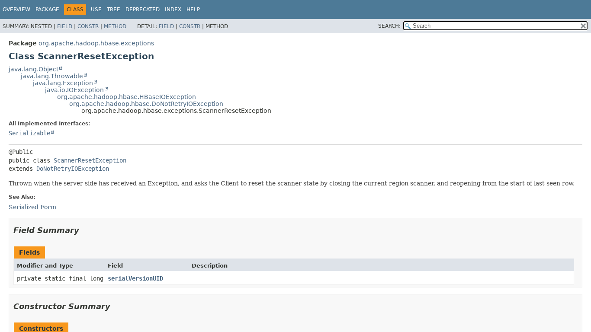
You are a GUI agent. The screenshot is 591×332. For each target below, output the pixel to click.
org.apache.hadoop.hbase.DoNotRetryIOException (146, 103)
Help (193, 9)
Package (47, 9)
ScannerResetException (90, 160)
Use (96, 9)
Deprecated (142, 9)
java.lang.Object (33, 69)
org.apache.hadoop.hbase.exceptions (96, 43)
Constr (88, 26)
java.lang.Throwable (52, 76)
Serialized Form (32, 207)
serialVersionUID (135, 278)
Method (115, 26)
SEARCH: (389, 26)
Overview (16, 9)
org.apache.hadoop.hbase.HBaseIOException (126, 96)
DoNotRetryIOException (72, 168)
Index (173, 9)
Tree (113, 9)
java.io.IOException (74, 89)
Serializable (29, 133)
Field (64, 26)
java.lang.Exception (63, 83)
